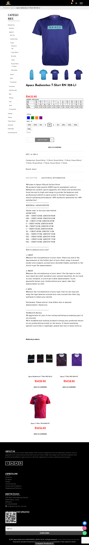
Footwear (12, 86)
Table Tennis (12, 121)
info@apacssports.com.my (16, 506)
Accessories (12, 109)
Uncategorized (12, 132)
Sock (10, 105)
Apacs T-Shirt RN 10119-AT (69, 376)
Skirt (11, 78)
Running (10, 125)
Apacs (34, 169)
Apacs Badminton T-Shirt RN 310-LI (40, 376)
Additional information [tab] (53, 178)
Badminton (11, 25)
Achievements (10, 484)
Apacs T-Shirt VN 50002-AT (40, 423)
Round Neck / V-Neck (15, 65)
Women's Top (14, 47)
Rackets (11, 28)
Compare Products (44, 543)
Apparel (11, 32)
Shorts (12, 74)
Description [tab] (31, 178)
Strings (11, 98)
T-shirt (12, 43)
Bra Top (12, 35)
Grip (10, 101)
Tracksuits (13, 82)
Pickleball (11, 128)
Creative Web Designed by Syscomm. (68, 539)
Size (28, 121)
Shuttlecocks (13, 90)
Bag (10, 94)
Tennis (10, 117)
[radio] (28, 117)
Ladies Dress (14, 39)
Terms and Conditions (13, 486)
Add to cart (43, 139)
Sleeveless (14, 70)
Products (8, 479)
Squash (10, 113)
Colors (29, 114)
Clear (28, 132)
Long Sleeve (14, 52)
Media (7, 482)
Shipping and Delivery (13, 488)
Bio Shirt (13, 56)
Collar (13, 60)
